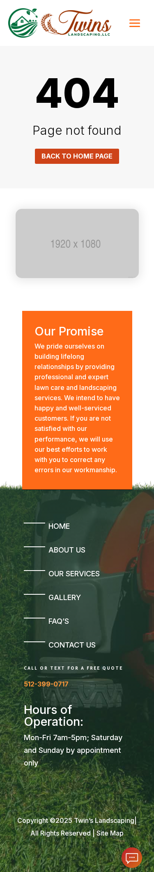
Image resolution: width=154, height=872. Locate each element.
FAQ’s (58, 621)
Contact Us (72, 645)
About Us (66, 550)
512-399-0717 (46, 684)
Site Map (110, 833)
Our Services (74, 573)
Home (59, 526)
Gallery (64, 597)
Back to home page (77, 156)
